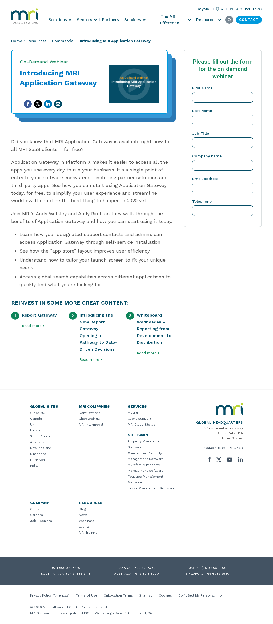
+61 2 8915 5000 (146, 573)
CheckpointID (89, 419)
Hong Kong (38, 460)
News (83, 515)
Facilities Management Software (145, 479)
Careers (36, 515)
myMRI (133, 413)
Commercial (63, 41)
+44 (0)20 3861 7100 (210, 568)
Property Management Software (145, 444)
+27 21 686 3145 (78, 573)
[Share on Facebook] (28, 104)
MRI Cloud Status (141, 424)
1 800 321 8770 (229, 448)
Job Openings (41, 521)
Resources (36, 41)
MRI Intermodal (91, 424)
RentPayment (89, 413)
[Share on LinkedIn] (48, 104)
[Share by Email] (58, 104)
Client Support (139, 419)
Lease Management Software (151, 488)
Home (16, 41)
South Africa (40, 436)
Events (84, 527)
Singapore (38, 454)
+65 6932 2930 (217, 573)
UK (32, 424)
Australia (37, 442)
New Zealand (40, 448)
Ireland (35, 430)
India (34, 465)
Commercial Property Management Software (146, 456)
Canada (36, 419)
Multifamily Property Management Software (146, 468)
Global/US (38, 413)
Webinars (86, 521)
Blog (82, 509)
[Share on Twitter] (38, 104)
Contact (36, 509)
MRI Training (88, 532)
